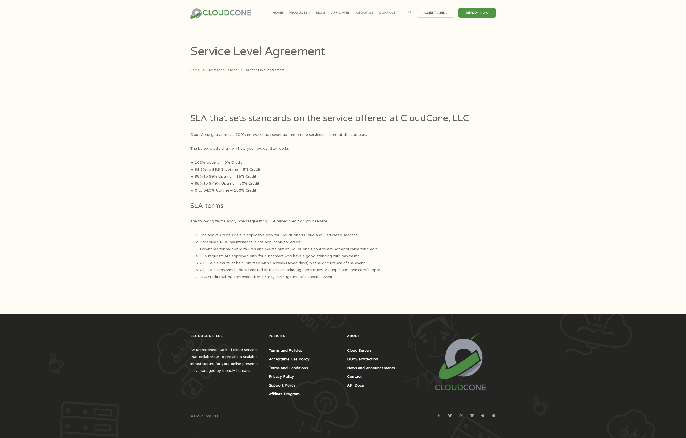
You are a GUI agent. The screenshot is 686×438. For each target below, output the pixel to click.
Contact (387, 12)
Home (278, 12)
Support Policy (282, 385)
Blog (320, 12)
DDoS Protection (362, 359)
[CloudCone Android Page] (483, 416)
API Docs (355, 385)
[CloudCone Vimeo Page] (472, 416)
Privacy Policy (281, 376)
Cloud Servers (359, 350)
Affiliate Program (284, 394)
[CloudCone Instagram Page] (461, 416)
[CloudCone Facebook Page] (439, 416)
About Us (364, 12)
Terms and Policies (222, 70)
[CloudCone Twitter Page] (450, 416)
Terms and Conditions (288, 368)
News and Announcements (371, 368)
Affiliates (340, 12)
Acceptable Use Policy (289, 359)
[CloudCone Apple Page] (494, 416)
